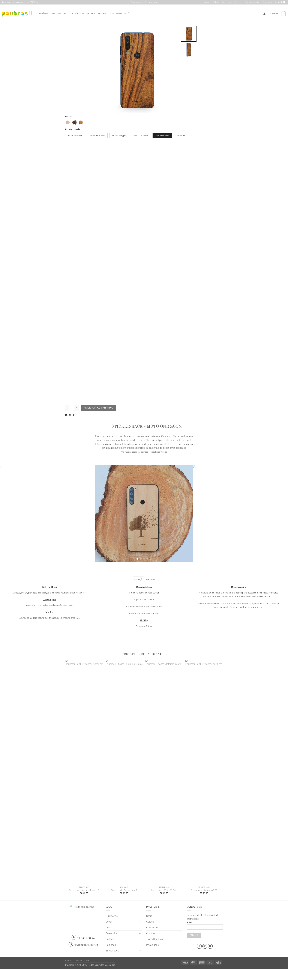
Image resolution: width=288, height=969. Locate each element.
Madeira (68, 117)
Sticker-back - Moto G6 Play (164, 890)
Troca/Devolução (252, 2)
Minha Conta (82, 960)
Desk (65, 13)
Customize (226, 2)
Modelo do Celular (72, 129)
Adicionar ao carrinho (98, 407)
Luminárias (42, 13)
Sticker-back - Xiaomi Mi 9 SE (204, 890)
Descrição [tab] (138, 579)
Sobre (206, 2)
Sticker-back (117, 13)
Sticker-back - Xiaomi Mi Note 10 (84, 890)
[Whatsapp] (74, 937)
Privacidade (268, 2)
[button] (264, 13)
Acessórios (76, 13)
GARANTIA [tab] (150, 579)
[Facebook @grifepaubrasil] (276, 2)
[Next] (279, 513)
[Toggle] (140, 916)
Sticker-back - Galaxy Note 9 (124, 890)
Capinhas (101, 13)
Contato (238, 2)
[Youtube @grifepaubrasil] (284, 2)
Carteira (90, 13)
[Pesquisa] (129, 13)
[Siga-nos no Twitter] (281, 2)
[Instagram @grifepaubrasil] (278, 2)
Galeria (216, 2)
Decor (55, 13)
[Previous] (8, 513)
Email (189, 922)
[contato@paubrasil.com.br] (71, 944)
